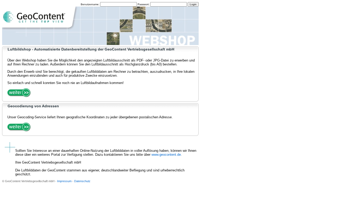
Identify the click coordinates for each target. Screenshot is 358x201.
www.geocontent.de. (166, 155)
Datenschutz (82, 181)
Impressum (64, 181)
